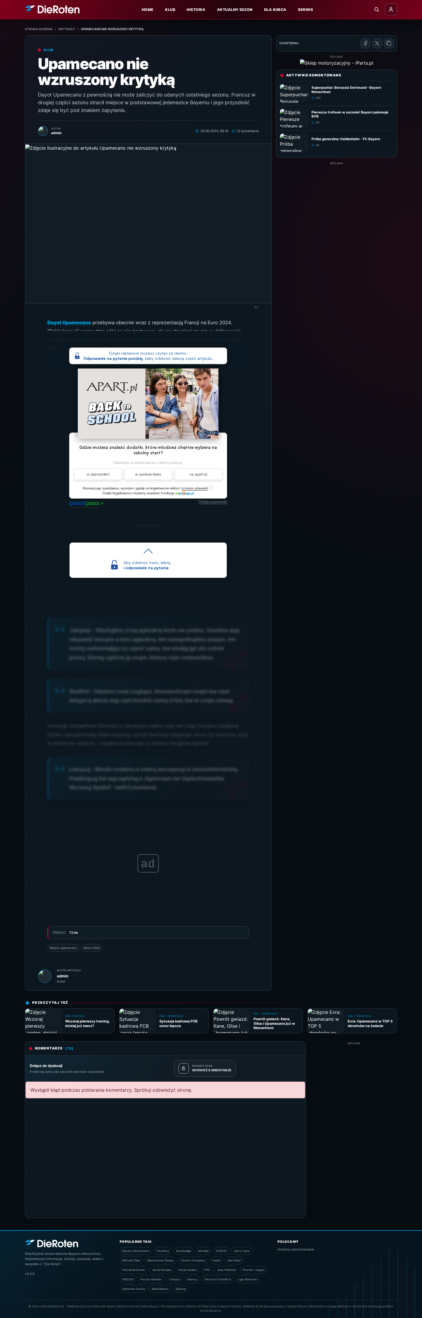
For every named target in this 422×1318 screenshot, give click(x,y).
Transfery (162, 1251)
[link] (184, 493)
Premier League (254, 1269)
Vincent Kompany (193, 1260)
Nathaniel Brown (133, 1269)
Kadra (216, 1260)
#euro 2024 (92, 948)
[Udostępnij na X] (377, 43)
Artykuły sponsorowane (296, 1249)
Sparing (180, 1288)
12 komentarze (248, 131)
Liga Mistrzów (247, 1279)
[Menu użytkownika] (391, 9)
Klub (170, 9)
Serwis (305, 9)
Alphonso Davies (133, 1288)
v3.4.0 (29, 1274)
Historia (196, 9)
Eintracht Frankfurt (218, 1279)
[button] (194, 488)
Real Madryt (160, 1288)
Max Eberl (234, 1260)
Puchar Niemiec (151, 1279)
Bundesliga (183, 1251)
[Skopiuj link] (389, 43)
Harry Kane (242, 1251)
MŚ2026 (127, 1279)
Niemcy (192, 1279)
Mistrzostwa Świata (160, 1260)
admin (62, 976)
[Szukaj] (377, 9)
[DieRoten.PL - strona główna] (52, 9)
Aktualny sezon (235, 9)
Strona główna (39, 29)
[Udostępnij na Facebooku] (365, 43)
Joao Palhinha (226, 1269)
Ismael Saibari (187, 1269)
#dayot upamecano (63, 948)
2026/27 (221, 1251)
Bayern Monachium (135, 1251)
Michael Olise (131, 1260)
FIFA (207, 1269)
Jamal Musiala (161, 1269)
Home (148, 9)
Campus (174, 1279)
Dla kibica (275, 9)
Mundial (203, 1251)
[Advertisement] (336, 206)
